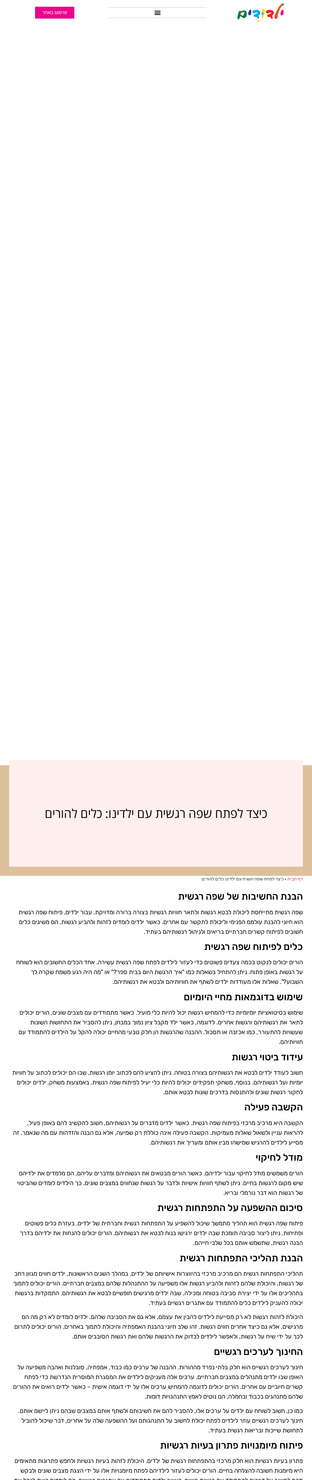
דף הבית (295, 879)
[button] (158, 13)
